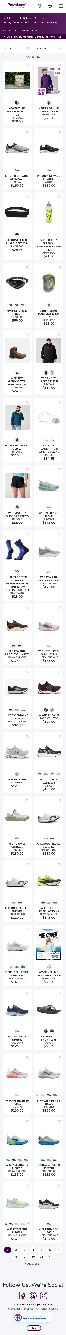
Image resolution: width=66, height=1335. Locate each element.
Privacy (26, 1304)
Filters (9, 48)
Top (34, 1328)
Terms (15, 1304)
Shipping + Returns (43, 1304)
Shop (6, 30)
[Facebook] (22, 1295)
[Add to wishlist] (27, 65)
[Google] (33, 1295)
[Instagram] (43, 1295)
